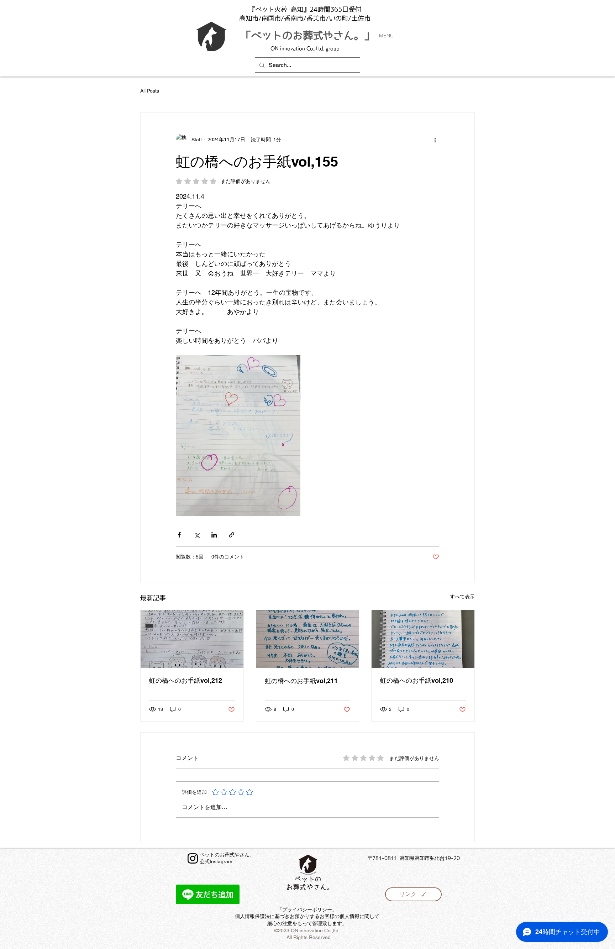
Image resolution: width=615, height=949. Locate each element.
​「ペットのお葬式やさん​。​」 (307, 35)
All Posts (149, 91)
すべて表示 (462, 596)
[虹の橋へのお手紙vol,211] (307, 639)
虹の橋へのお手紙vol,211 (301, 681)
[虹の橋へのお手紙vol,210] (423, 639)
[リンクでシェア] (231, 534)
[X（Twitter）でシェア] (196, 534)
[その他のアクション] (435, 139)
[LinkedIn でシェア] (214, 534)
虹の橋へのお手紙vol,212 (185, 680)
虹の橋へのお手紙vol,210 (416, 680)
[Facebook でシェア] (179, 534)
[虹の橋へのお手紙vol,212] (192, 639)
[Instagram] (193, 858)
